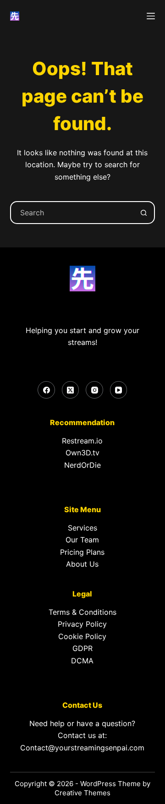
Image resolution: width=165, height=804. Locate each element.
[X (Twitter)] (70, 390)
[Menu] (151, 16)
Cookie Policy (82, 636)
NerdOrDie (82, 465)
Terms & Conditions (82, 612)
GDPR (82, 648)
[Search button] (143, 212)
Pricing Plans (82, 552)
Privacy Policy (82, 624)
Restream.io (82, 440)
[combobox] (72, 212)
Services (82, 527)
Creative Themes (82, 792)
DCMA (82, 660)
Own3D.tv (82, 452)
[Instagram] (94, 390)
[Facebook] (46, 390)
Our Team (82, 539)
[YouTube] (118, 390)
